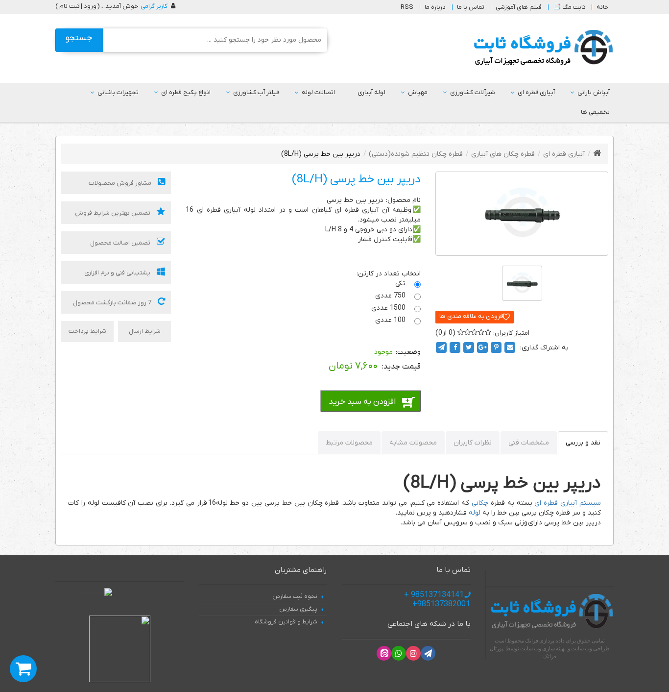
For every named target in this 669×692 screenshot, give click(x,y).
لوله (474, 513)
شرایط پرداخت (87, 331)
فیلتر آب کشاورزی (256, 92)
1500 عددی (389, 308)
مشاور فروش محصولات (121, 183)
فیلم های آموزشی (519, 7)
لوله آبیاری (371, 92)
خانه (603, 7)
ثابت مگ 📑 (569, 7)
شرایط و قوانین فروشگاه (286, 622)
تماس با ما (470, 7)
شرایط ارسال (145, 331)
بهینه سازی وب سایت (543, 648)
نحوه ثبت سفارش (294, 596)
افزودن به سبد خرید (362, 401)
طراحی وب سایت (590, 648)
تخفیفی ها (595, 112)
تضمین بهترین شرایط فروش (113, 213)
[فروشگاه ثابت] (541, 47)
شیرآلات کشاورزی (472, 92)
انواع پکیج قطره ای (186, 92)
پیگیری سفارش (298, 609)
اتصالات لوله (318, 92)
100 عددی (391, 320)
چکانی (480, 503)
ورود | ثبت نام (77, 6)
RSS (407, 7)
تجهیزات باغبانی (118, 92)
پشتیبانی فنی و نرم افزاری (118, 273)
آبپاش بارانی (593, 92)
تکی (401, 283)
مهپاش (418, 92)
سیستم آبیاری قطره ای (567, 503)
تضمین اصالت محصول (121, 243)
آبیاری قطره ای (536, 92)
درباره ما (435, 7)
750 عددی (391, 295)
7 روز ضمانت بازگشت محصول (113, 302)
